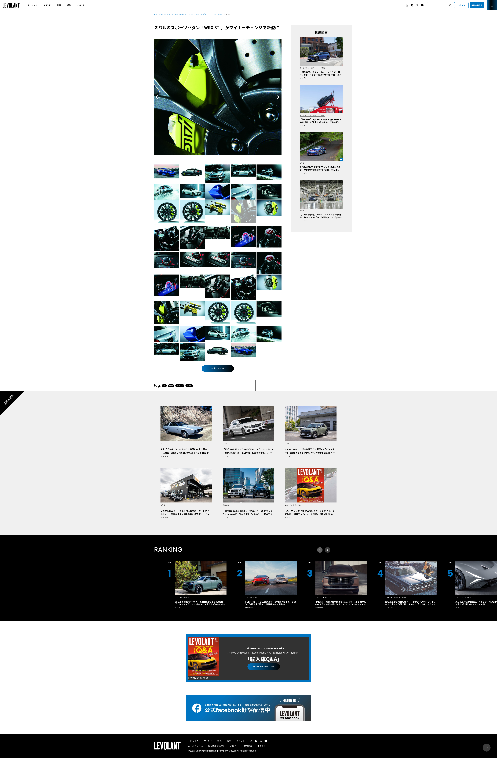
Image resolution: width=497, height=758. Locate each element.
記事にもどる (217, 368)
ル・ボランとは (195, 746)
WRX (171, 386)
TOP (155, 14)
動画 (59, 5)
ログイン (461, 5)
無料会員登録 (477, 5)
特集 (69, 5)
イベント (81, 5)
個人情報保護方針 (216, 746)
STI (164, 386)
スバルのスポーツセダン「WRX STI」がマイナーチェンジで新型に (200, 14)
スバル (174, 14)
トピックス (32, 5)
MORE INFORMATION (263, 666)
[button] (327, 550)
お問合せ (234, 746)
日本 (168, 14)
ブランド (47, 5)
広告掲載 (248, 746)
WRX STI (180, 386)
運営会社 (261, 746)
